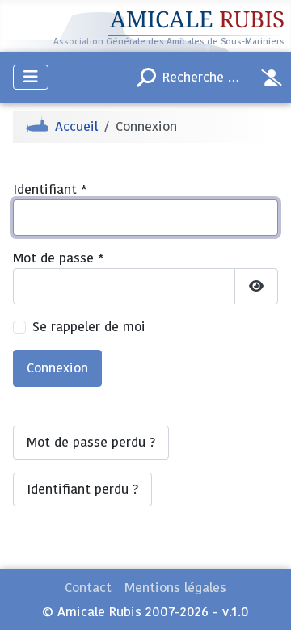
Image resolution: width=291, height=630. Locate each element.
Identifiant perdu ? (82, 489)
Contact (88, 588)
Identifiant (49, 190)
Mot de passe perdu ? (91, 442)
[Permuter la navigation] (30, 77)
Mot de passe (58, 258)
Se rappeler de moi (89, 327)
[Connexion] (271, 77)
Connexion (57, 368)
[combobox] (190, 77)
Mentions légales (175, 588)
